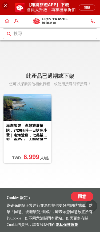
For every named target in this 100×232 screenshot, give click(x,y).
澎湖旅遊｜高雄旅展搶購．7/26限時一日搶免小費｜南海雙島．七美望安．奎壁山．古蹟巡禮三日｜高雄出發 (26, 131)
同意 (82, 196)
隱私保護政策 (67, 225)
